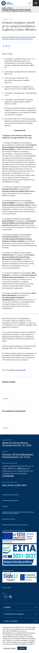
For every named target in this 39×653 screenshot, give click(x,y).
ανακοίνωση (5, 37)
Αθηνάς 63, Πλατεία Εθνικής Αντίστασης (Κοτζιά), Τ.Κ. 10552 (16, 444)
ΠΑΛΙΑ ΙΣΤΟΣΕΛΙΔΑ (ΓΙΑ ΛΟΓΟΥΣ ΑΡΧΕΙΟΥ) (10, 494)
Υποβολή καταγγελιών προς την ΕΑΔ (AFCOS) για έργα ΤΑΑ (15, 524)
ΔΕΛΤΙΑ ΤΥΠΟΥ (6, 8)
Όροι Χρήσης (5, 506)
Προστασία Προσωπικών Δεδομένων (10, 500)
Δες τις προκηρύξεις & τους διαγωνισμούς (13, 411)
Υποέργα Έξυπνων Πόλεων (8, 570)
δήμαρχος (18, 37)
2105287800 (8, 476)
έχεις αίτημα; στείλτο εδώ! (14, 485)
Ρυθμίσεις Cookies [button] (9, 648)
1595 (19, 468)
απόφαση (12, 37)
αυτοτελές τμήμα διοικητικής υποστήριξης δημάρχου (17, 39)
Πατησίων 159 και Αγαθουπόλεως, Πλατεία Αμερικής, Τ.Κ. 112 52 (18, 455)
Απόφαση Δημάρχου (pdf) (17, 370)
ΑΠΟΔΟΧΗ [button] (22, 648)
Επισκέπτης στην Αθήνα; (8, 382)
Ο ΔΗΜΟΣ (7, 607)
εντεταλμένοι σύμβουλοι (29, 37)
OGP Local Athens (6, 587)
